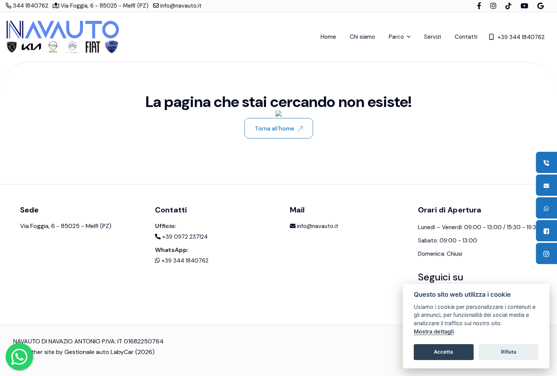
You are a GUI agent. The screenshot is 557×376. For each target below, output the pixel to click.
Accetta (443, 352)
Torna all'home (274, 128)
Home (328, 37)
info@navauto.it (180, 5)
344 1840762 (29, 5)
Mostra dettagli (434, 331)
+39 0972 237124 (184, 237)
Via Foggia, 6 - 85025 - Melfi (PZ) (104, 5)
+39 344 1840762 (521, 37)
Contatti (466, 37)
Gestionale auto (86, 352)
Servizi (432, 37)
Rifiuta (508, 352)
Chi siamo (362, 37)
